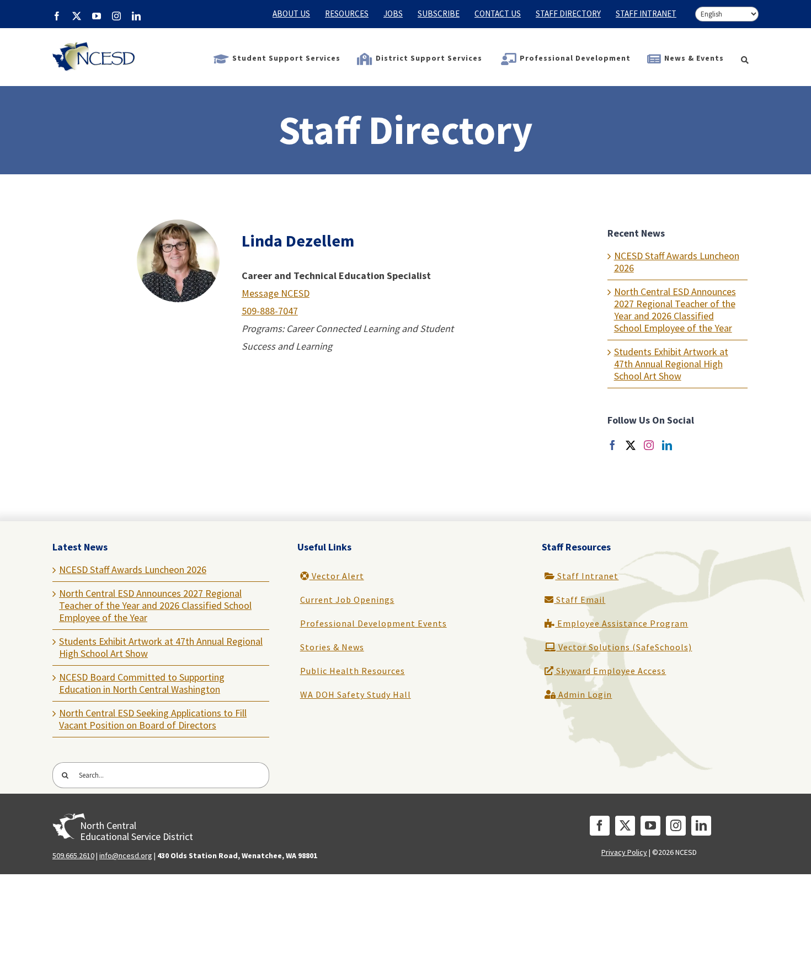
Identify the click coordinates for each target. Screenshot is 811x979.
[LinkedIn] (667, 445)
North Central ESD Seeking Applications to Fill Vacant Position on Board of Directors (153, 719)
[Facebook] (612, 445)
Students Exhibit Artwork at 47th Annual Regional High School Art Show (671, 363)
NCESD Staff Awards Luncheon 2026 (676, 261)
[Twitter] (631, 445)
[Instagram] (649, 445)
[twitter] (625, 826)
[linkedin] (701, 826)
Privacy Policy (624, 852)
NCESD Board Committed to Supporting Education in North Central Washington (142, 683)
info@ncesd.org (125, 855)
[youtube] (650, 826)
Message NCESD (276, 293)
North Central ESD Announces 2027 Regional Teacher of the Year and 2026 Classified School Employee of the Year (675, 309)
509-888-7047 (270, 310)
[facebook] (600, 826)
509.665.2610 (73, 855)
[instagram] (676, 826)
